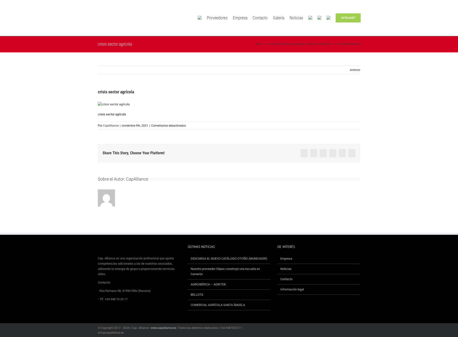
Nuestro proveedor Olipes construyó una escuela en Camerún (225, 271)
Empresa (286, 258)
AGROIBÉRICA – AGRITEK (209, 284)
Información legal (292, 289)
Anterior (355, 70)
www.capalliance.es (163, 328)
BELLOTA (197, 294)
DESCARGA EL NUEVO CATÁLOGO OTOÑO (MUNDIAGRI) (229, 258)
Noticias (285, 269)
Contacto (286, 279)
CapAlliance (111, 125)
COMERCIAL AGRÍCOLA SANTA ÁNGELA (218, 305)
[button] (367, 18)
